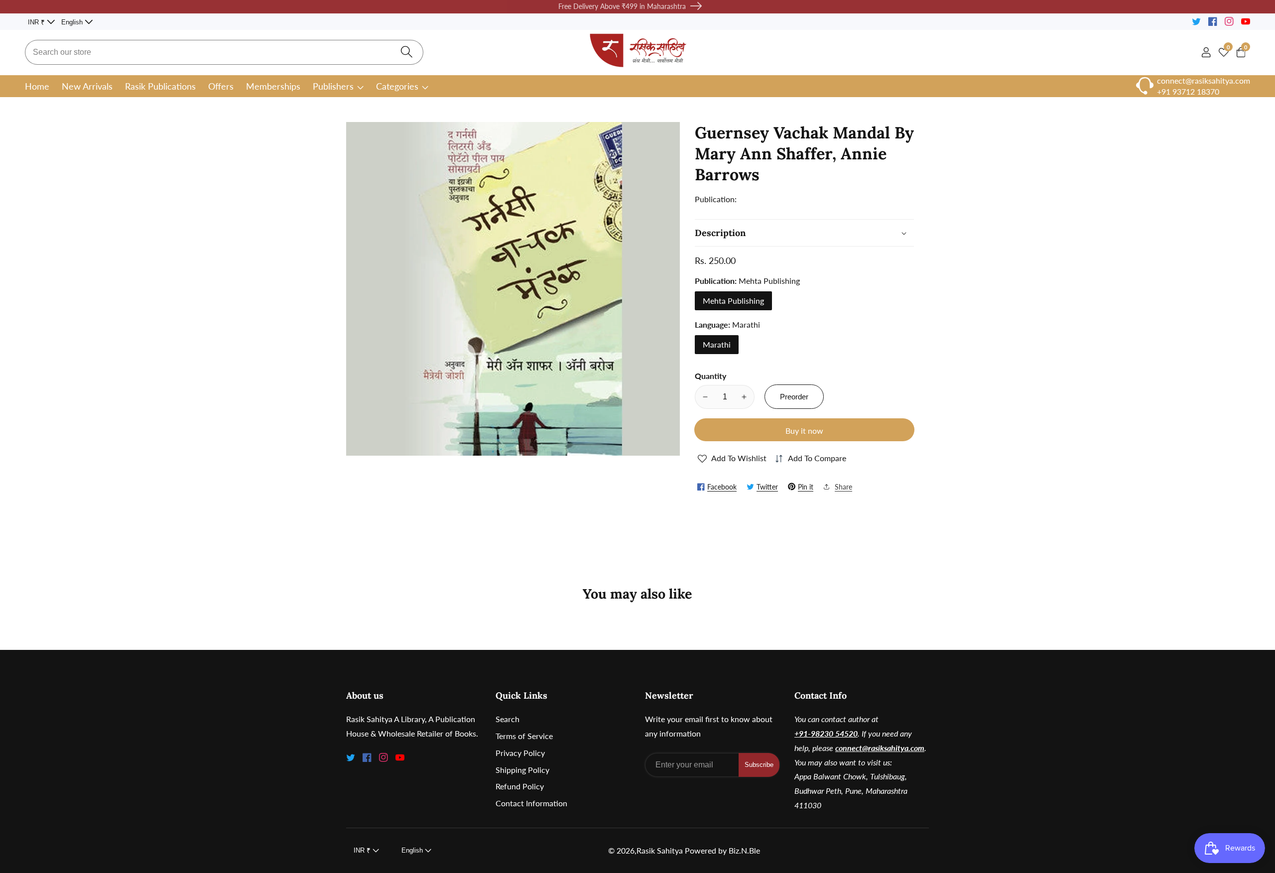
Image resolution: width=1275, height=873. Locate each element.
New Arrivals (87, 86)
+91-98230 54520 (826, 733)
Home (37, 86)
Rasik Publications (160, 86)
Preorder (794, 396)
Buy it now (804, 430)
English (73, 22)
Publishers (333, 86)
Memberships (273, 86)
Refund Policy (520, 786)
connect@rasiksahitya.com (879, 747)
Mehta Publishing (733, 300)
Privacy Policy (520, 752)
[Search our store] (406, 52)
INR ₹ (37, 22)
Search (507, 719)
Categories (397, 86)
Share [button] (843, 486)
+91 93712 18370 (1188, 91)
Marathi (717, 344)
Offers (221, 86)
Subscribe (759, 764)
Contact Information (531, 803)
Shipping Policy (522, 769)
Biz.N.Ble (744, 851)
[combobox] (224, 52)
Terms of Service (524, 736)
